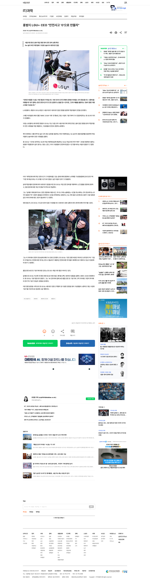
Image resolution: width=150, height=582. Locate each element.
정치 (53, 2)
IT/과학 (76, 2)
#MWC (36, 299)
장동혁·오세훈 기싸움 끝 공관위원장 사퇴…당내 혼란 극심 (49, 454)
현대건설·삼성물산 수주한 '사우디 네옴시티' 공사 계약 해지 (50, 435)
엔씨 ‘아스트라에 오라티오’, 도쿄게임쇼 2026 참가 (37, 420)
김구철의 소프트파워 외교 (106, 362)
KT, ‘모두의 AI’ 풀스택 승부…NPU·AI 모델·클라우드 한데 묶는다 (40, 406)
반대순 (38, 512)
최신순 (25, 512)
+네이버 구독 (90, 398)
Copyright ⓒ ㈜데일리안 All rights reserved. (100, 577)
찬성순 (31, 512)
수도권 (97, 2)
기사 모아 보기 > (36, 400)
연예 (81, 2)
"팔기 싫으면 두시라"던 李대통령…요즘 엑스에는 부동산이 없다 (51, 473)
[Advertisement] (59, 490)
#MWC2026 (44, 299)
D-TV (108, 2)
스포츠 (86, 2)
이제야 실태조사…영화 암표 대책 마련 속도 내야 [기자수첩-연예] (118, 415)
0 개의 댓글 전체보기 (59, 518)
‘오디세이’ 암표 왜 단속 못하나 (108, 357)
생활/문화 (68, 2)
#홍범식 (53, 299)
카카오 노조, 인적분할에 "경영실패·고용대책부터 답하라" (39, 416)
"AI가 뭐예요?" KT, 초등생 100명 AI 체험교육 (36, 410)
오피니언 (46, 2)
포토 (103, 2)
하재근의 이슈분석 (104, 354)
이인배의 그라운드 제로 (105, 372)
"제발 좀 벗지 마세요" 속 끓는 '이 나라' (44, 444)
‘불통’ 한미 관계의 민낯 (106, 374)
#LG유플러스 (27, 299)
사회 (57, 2)
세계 (92, 2)
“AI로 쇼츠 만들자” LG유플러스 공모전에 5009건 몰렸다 (39, 413)
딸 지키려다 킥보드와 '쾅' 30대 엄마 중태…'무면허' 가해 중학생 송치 (52, 464)
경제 (62, 2)
